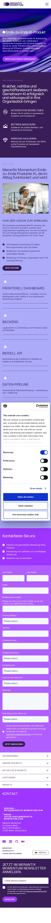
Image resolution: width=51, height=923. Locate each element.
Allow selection (25, 506)
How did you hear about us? (14, 713)
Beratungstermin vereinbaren (20, 59)
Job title (6, 628)
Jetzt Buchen (12, 268)
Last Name (31, 572)
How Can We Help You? (12, 678)
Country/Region (9, 615)
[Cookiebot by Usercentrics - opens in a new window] (36, 406)
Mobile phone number (11, 597)
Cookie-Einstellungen (12, 853)
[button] (46, 4)
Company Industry (10, 653)
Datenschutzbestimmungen (18, 734)
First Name (7, 572)
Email (4, 585)
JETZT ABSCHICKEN (14, 744)
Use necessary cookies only (25, 514)
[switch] (44, 461)
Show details (36, 488)
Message (6, 690)
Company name (9, 640)
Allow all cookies (26, 497)
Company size (8, 665)
